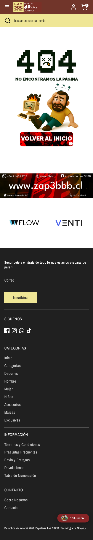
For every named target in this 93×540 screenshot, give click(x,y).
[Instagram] (14, 330)
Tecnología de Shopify (73, 528)
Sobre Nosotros (15, 500)
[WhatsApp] (21, 330)
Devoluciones (14, 467)
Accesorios (12, 404)
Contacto (11, 507)
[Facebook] (7, 330)
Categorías (12, 365)
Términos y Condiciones (22, 444)
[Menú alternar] (7, 6)
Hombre (10, 381)
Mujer (8, 389)
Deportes (11, 373)
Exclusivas (12, 420)
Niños (8, 396)
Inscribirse (21, 297)
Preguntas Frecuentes (20, 452)
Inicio (8, 358)
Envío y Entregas (17, 460)
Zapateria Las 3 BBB (47, 528)
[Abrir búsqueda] (7, 20)
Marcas (9, 412)
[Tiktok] (29, 330)
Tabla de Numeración (20, 475)
